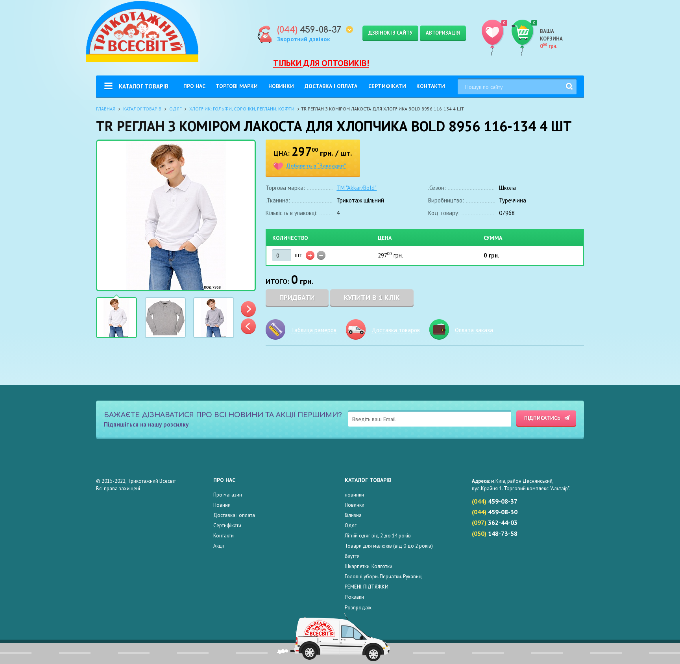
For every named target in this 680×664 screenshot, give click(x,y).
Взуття (352, 556)
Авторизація (443, 32)
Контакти (430, 86)
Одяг (175, 109)
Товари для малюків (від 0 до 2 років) (389, 546)
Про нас (194, 86)
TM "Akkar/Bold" (356, 187)
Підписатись (542, 417)
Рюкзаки (354, 597)
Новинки (281, 86)
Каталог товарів (143, 86)
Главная (105, 109)
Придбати (297, 297)
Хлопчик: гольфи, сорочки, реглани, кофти (241, 109)
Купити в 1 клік (372, 297)
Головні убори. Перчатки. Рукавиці (384, 576)
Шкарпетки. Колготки (368, 566)
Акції (218, 546)
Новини (222, 505)
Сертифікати (387, 86)
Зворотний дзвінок (303, 39)
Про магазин (227, 494)
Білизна (353, 515)
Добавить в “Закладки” (316, 166)
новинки (354, 494)
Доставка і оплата (331, 86)
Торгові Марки (237, 86)
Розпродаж (358, 607)
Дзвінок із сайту (390, 32)
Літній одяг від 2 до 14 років (378, 535)
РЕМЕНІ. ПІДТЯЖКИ (366, 586)
